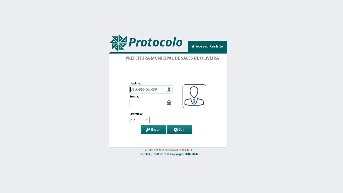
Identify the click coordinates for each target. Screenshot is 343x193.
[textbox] (151, 89)
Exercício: (136, 114)
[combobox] (137, 119)
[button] (153, 129)
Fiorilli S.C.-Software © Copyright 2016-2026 (168, 153)
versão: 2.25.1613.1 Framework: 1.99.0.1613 (168, 149)
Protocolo (155, 42)
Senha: (134, 96)
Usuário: (135, 83)
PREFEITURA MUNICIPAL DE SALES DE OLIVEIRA (172, 58)
